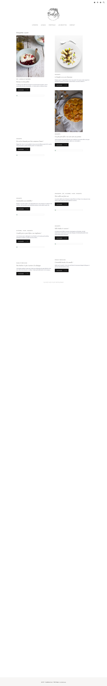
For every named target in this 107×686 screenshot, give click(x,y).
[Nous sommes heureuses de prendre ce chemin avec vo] (53, 404)
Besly (51, 682)
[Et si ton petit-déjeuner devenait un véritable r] (53, 307)
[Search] (104, 2)
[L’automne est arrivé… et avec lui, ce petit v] (53, 501)
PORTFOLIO (52, 25)
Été (17, 79)
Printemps (58, 193)
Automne (68, 193)
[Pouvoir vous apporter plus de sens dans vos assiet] (53, 550)
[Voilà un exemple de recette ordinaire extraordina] (53, 647)
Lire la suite (21, 89)
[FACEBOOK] (94, 2)
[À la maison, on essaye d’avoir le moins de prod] (53, 453)
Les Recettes (62, 25)
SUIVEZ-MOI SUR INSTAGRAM (53, 282)
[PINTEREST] (100, 2)
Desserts (57, 74)
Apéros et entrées (25, 79)
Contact (72, 25)
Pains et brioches (60, 259)
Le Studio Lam (63, 682)
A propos (35, 25)
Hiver (73, 193)
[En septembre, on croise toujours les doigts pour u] (53, 598)
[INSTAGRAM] (97, 2)
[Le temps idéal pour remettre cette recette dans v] (53, 355)
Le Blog (43, 25)
